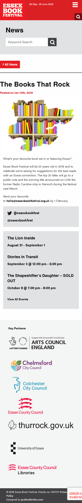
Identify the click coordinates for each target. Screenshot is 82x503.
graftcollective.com (32, 499)
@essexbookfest (20, 220)
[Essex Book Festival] (13, 9)
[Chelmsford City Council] (31, 363)
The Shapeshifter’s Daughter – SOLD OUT (40, 278)
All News (11, 64)
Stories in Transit (22, 256)
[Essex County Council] (25, 405)
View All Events (17, 299)
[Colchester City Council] (29, 384)
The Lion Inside (21, 238)
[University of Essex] (27, 447)
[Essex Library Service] (32, 468)
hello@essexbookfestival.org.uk (28, 201)
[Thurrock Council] (41, 424)
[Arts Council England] (38, 342)
